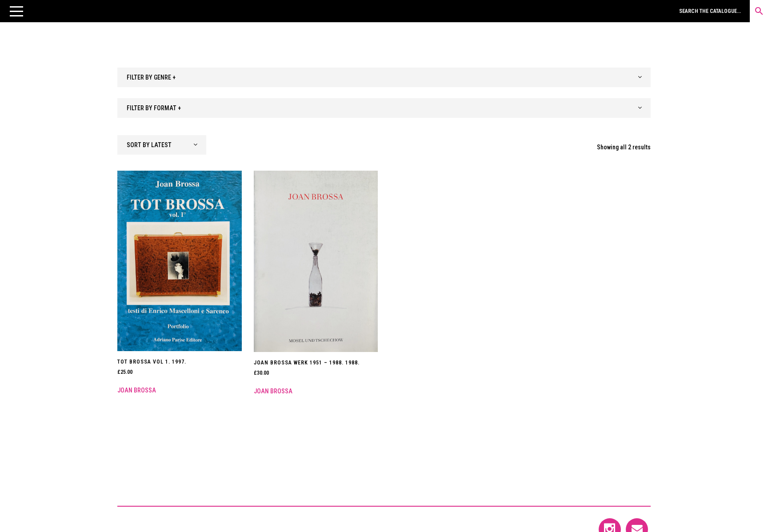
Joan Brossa (136, 390)
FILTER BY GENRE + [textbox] (151, 77)
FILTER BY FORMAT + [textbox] (154, 108)
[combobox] (384, 77)
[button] (16, 11)
